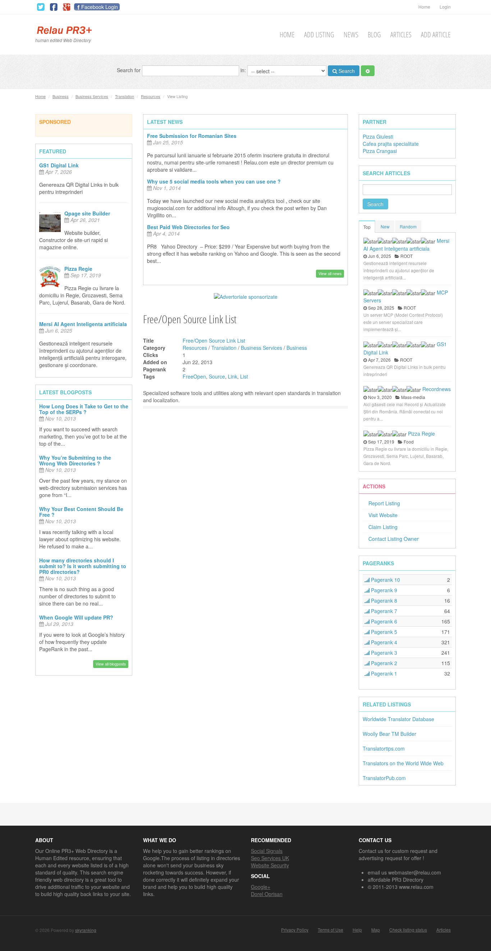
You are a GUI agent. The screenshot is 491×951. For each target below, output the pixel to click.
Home (424, 7)
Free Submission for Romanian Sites (192, 135)
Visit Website (383, 515)
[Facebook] (53, 7)
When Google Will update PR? (76, 617)
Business (60, 96)
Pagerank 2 (383, 663)
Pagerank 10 (385, 579)
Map (375, 929)
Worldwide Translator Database (398, 719)
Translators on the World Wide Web (403, 763)
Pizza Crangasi (380, 150)
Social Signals (267, 850)
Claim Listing (383, 526)
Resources (150, 96)
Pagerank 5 (383, 631)
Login (445, 7)
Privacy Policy (294, 929)
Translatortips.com (384, 748)
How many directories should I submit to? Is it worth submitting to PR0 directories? (82, 566)
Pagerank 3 (383, 652)
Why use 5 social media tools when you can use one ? (214, 181)
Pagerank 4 (383, 642)
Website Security (270, 865)
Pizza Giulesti (378, 136)
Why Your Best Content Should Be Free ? (81, 511)
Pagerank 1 (383, 673)
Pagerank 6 (383, 621)
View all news (329, 273)
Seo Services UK (270, 858)
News (351, 34)
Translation (124, 96)
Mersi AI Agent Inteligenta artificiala (83, 324)
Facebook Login (99, 6)
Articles (401, 34)
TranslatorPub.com (384, 777)
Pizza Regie (78, 268)
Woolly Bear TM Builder (389, 733)
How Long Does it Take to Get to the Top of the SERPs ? (83, 409)
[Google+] (66, 7)
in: (243, 69)
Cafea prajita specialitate (391, 143)
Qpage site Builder (87, 213)
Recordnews (436, 389)
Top (367, 227)
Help (357, 929)
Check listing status (408, 929)
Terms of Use (330, 929)
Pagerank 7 (383, 610)
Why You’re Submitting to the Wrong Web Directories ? (75, 460)
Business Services (91, 96)
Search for (129, 69)
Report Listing (384, 503)
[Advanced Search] (368, 70)
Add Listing (319, 34)
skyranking (85, 930)
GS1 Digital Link (59, 165)
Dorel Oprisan (267, 893)
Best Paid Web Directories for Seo (188, 227)
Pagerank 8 (383, 600)
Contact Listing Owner (393, 538)
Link (232, 376)
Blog (374, 34)
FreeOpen (194, 376)
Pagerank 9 (383, 590)
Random (408, 226)
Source (217, 376)
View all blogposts (111, 664)
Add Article (436, 34)
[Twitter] (40, 7)
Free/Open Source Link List (214, 340)
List (244, 376)
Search (346, 70)
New (385, 226)
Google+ (260, 886)
